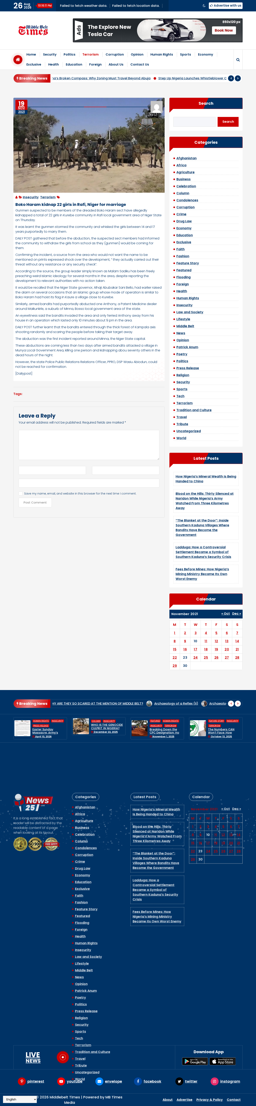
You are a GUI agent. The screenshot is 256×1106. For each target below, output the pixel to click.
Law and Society (189, 312)
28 (237, 657)
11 (206, 641)
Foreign (95, 64)
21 (237, 649)
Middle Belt (185, 326)
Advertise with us (227, 5)
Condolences (187, 200)
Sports (185, 54)
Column (182, 193)
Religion (182, 375)
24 (195, 657)
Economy (205, 54)
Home (31, 54)
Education (74, 64)
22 (175, 657)
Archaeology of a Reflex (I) (189, 703)
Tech (180, 396)
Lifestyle (183, 319)
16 (185, 649)
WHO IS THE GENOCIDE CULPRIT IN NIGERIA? (48, 726)
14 (237, 641)
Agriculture (185, 172)
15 (174, 649)
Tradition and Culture (194, 410)
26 (216, 657)
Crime (181, 214)
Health (53, 64)
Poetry (181, 354)
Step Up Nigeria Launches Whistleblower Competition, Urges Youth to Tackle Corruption (162, 78)
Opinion (137, 54)
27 (227, 657)
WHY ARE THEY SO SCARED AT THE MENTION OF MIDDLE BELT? (55, 703)
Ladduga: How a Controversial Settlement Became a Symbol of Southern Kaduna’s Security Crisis (203, 552)
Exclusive (33, 64)
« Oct (225, 613)
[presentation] (231, 78)
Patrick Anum (187, 347)
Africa (181, 165)
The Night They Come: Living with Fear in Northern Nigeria (224, 728)
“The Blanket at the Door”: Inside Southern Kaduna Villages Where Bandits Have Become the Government (202, 527)
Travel (181, 417)
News (180, 333)
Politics (69, 54)
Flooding (183, 277)
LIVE (33, 1057)
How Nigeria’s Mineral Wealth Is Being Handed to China (156, 767)
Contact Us (139, 64)
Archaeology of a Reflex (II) (135, 703)
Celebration (186, 186)
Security (50, 54)
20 (227, 649)
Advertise (184, 1099)
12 (216, 641)
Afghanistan (186, 158)
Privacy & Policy (209, 1099)
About (168, 1099)
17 (195, 649)
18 (206, 649)
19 (216, 649)
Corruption (115, 54)
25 (206, 657)
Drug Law (184, 221)
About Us (116, 64)
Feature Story (187, 263)
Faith (180, 249)
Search (206, 103)
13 (227, 641)
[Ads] (158, 30)
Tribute (182, 424)
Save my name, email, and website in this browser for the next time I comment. (80, 494)
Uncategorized (188, 431)
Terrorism (90, 54)
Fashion (182, 256)
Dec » (236, 613)
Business (183, 179)
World (181, 438)
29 (175, 665)
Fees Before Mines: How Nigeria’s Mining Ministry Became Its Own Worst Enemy (202, 574)
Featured (183, 270)
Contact (234, 1099)
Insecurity (31, 197)
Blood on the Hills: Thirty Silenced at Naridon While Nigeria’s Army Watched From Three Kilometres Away (205, 500)
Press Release (187, 368)
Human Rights (161, 54)
